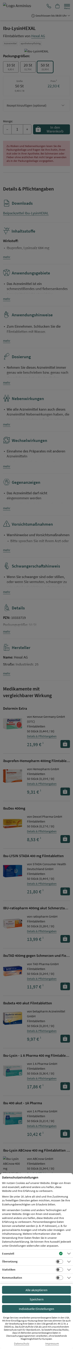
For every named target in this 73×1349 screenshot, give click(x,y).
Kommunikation (12, 1277)
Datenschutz (21, 1343)
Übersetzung (9, 1261)
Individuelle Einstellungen (36, 1309)
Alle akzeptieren (36, 1290)
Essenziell (8, 1253)
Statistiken (8, 1269)
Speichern (37, 1299)
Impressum (52, 1343)
